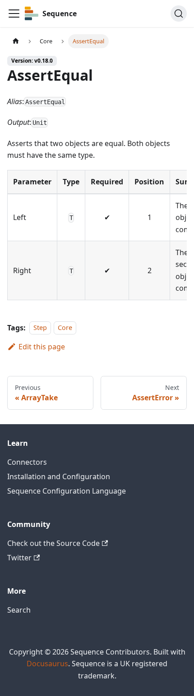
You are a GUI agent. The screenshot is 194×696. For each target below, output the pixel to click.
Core (65, 328)
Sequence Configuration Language (66, 491)
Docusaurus (47, 664)
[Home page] (15, 41)
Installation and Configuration (58, 476)
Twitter (19, 558)
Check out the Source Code (53, 543)
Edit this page (41, 347)
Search (19, 610)
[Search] (179, 13)
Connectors (27, 462)
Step (40, 328)
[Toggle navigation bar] (14, 13)
